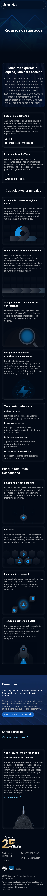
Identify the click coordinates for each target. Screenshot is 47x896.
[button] (41, 5)
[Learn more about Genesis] (4, 868)
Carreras (6, 860)
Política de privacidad (7, 854)
